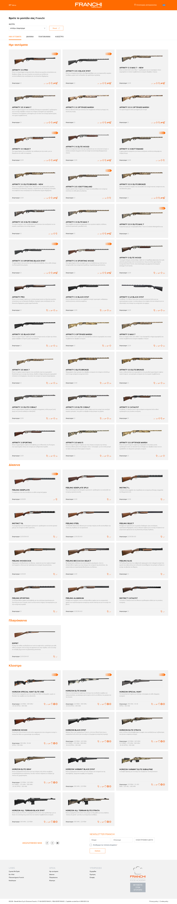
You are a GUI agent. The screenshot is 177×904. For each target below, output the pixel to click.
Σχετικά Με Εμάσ (14, 871)
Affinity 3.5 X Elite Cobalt (25, 222)
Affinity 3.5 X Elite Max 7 (131, 224)
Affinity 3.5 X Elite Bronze (132, 184)
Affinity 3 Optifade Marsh (79, 334)
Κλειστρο (59, 37)
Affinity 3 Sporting (22, 442)
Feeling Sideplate (21, 490)
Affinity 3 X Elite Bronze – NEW (27, 184)
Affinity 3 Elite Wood (130, 257)
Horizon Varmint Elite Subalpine (136, 769)
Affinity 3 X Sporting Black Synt (28, 261)
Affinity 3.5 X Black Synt (78, 71)
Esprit (15, 643)
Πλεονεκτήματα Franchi (16, 877)
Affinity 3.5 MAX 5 (74, 442)
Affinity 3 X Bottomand (131, 149)
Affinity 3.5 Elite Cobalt (78, 407)
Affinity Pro (18, 297)
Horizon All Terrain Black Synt (28, 810)
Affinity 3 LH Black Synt (131, 297)
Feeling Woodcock (21, 561)
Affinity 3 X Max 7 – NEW (131, 67)
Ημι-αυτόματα (15, 37)
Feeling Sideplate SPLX (77, 487)
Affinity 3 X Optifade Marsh (80, 107)
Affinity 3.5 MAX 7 (21, 370)
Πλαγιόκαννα (44, 37)
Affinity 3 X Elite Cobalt (24, 407)
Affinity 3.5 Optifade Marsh (133, 442)
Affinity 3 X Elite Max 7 (77, 222)
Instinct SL (17, 523)
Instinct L (124, 487)
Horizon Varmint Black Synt (80, 769)
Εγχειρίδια (93, 871)
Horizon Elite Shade (76, 691)
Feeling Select (126, 523)
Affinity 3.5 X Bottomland (79, 186)
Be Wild (11, 874)
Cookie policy (164, 901)
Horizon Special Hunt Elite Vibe (28, 692)
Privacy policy (153, 901)
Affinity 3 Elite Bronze (77, 370)
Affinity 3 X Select (21, 149)
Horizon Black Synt (76, 730)
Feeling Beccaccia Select (78, 561)
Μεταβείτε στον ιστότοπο (137, 887)
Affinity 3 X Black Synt (77, 297)
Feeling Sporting (20, 598)
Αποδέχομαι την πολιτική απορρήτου (105, 845)
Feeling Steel (72, 523)
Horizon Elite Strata (130, 730)
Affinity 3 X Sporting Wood (80, 261)
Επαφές (92, 877)
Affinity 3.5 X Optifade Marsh (134, 107)
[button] (14, 5)
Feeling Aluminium (75, 598)
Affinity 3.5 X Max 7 (21, 107)
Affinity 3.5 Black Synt (23, 334)
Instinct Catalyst (128, 598)
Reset (55, 28)
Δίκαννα (30, 37)
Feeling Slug (125, 561)
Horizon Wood (19, 730)
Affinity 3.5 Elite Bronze (131, 370)
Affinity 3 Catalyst (129, 407)
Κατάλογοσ (12, 880)
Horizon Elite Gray (21, 769)
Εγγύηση (92, 874)
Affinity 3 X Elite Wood (77, 146)
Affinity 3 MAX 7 (127, 334)
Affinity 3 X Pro (20, 70)
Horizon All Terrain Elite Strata (83, 810)
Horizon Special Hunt (130, 692)
